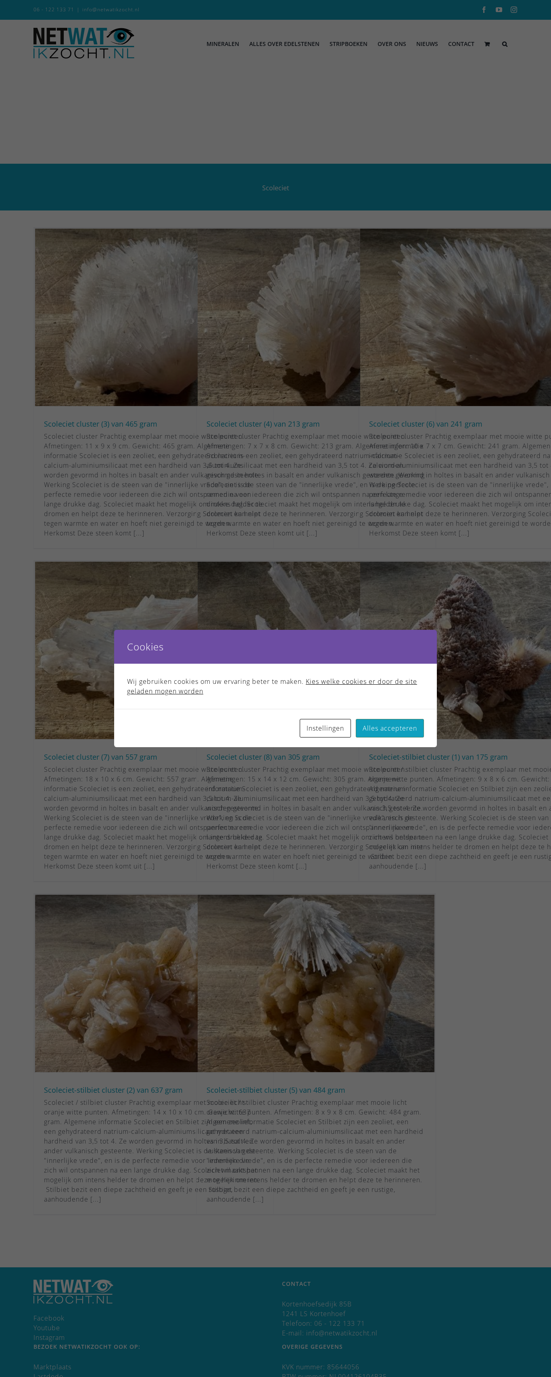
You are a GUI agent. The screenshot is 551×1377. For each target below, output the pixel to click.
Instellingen (325, 728)
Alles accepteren (390, 728)
